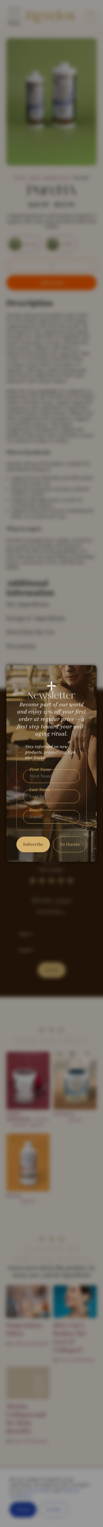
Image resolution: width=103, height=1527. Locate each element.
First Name (40, 769)
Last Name (39, 790)
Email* (36, 810)
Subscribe (33, 844)
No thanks (70, 844)
